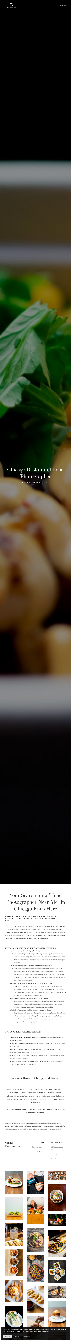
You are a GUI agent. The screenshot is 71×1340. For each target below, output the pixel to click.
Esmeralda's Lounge (37, 1147)
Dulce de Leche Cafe (38, 1152)
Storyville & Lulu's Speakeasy (56, 1156)
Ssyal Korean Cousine (56, 1142)
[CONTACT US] (35, 487)
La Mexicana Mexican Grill (57, 1148)
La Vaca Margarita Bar (38, 1142)
